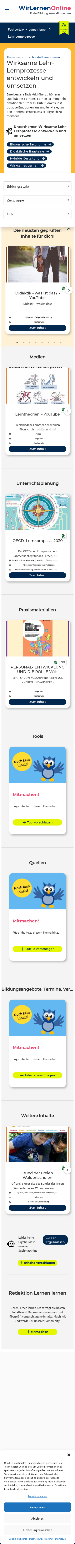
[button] (69, 1455)
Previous (4, 290)
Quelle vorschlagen (40, 949)
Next (69, 290)
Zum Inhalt (37, 328)
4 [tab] (36, 343)
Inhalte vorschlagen (40, 1075)
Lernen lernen (38, 29)
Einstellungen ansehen (37, 1530)
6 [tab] (48, 343)
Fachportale (16, 29)
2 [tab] (23, 343)
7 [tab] (54, 343)
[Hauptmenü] (7, 9)
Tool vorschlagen (40, 822)
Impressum (60, 1538)
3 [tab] (30, 343)
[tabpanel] (37, 290)
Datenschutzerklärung (40, 1538)
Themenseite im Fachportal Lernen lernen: (34, 57)
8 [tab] (61, 343)
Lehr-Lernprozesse (21, 36)
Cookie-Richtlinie (18, 1538)
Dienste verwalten (37, 1496)
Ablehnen (37, 1518)
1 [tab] (17, 343)
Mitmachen (39, 1332)
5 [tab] (42, 343)
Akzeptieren (37, 1507)
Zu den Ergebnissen (55, 1240)
